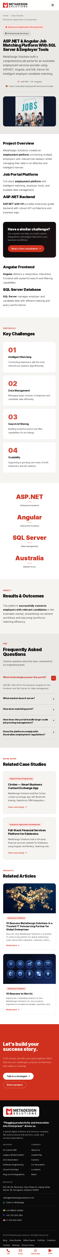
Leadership (36, 1155)
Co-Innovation (38, 1164)
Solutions (51, 1240)
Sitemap (16, 1245)
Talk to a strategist (17, 1076)
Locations (36, 1169)
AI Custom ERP (10, 1150)
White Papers (29, 1240)
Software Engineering (13, 1164)
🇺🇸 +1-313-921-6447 (12, 1220)
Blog (5, 1240)
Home (5, 15)
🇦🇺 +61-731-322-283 (13, 1215)
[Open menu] (52, 5)
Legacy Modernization (13, 1155)
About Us (35, 1150)
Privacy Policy (28, 1245)
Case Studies (17, 15)
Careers (35, 1159)
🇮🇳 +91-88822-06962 (13, 1210)
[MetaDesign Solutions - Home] (15, 5)
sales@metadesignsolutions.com (18, 1197)
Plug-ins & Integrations (14, 1174)
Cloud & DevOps (11, 1169)
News (34, 1174)
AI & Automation (10, 1159)
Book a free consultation (24, 248)
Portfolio (41, 1240)
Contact (6, 1245)
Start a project (15, 1084)
